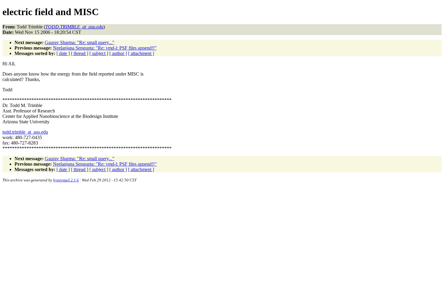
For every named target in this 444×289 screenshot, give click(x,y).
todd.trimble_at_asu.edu (25, 132)
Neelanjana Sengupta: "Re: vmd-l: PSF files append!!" (105, 47)
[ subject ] (98, 53)
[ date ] (63, 53)
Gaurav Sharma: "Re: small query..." (79, 42)
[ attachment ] (141, 53)
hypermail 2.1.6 (66, 180)
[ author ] (118, 53)
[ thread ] (79, 53)
